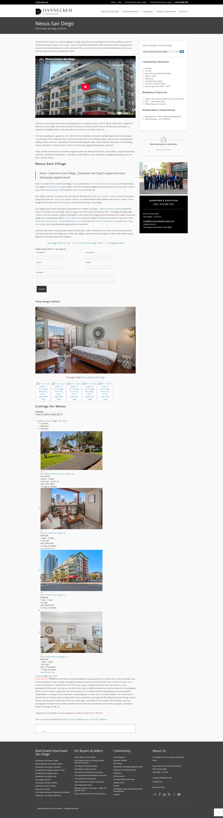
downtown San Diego (56, 187)
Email (88, 262)
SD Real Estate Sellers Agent (135, 2)
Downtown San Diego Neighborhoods (128, 767)
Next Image (100, 377)
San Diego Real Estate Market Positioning (90, 775)
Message (40, 272)
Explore (116, 785)
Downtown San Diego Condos (47, 760)
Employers (117, 773)
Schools (116, 794)
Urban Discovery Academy (110, 208)
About (113, 2)
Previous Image (86, 377)
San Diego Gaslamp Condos (46, 783)
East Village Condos (43, 779)
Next (65, 421)
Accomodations (119, 757)
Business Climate (120, 760)
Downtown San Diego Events (124, 770)
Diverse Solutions (69, 719)
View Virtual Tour (48, 548)
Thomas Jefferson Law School (71, 221)
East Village (64, 45)
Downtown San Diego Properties (48, 767)
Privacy (85, 719)
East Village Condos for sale (58, 243)
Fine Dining (117, 763)
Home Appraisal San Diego (84, 757)
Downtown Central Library (46, 221)
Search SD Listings (110, 11)
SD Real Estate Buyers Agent (160, 2)
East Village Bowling (115, 243)
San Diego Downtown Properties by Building (52, 792)
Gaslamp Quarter (110, 183)
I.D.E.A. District (103, 196)
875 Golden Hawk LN (57, 473)
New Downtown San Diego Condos (48, 764)
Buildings (148, 11)
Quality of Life (118, 782)
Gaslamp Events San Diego (124, 779)
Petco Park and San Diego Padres (89, 243)
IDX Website (44, 719)
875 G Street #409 (54, 656)
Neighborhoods (130, 11)
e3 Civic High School (73, 218)
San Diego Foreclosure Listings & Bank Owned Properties (89, 761)
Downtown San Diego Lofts (45, 776)
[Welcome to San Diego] (53, 10)
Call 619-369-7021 (181, 2)
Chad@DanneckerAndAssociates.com (159, 221)
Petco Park (94, 183)
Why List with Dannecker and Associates (90, 793)
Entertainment (119, 776)
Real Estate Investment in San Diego (88, 772)
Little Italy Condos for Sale (45, 786)
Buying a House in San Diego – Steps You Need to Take (90, 789)
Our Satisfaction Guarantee (85, 778)
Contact (183, 11)
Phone (39, 262)
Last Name (90, 252)
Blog (120, 2)
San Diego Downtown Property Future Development (128, 790)
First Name (41, 252)
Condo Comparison (166, 11)
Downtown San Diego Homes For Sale (50, 770)
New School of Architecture (102, 221)
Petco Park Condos (42, 789)
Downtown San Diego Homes (46, 773)
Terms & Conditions (98, 719)
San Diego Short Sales (83, 785)
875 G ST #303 (53, 533)
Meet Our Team (159, 787)
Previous (48, 421)
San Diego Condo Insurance (85, 769)
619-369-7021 (167, 204)
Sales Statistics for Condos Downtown (89, 782)
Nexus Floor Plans (163, 149)
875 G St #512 (53, 595)
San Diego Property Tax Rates (86, 766)
